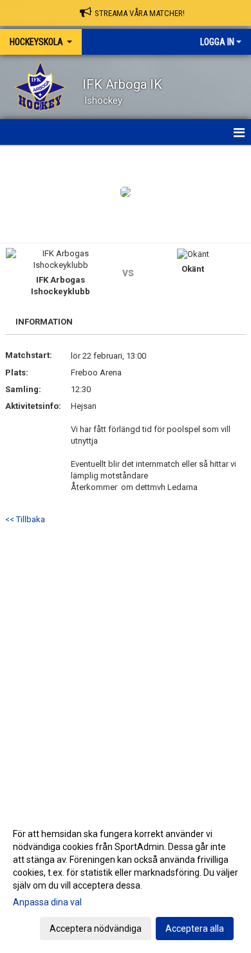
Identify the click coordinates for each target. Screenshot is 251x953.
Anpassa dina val (47, 902)
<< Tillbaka (25, 519)
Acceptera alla (194, 928)
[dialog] (125, 880)
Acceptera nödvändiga (96, 928)
